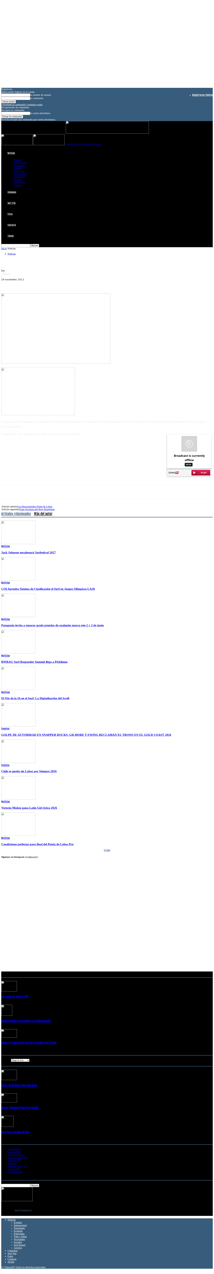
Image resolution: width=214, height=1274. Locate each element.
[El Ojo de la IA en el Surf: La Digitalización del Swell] (18, 689)
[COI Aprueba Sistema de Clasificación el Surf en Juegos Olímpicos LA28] (18, 579)
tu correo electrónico (40, 113)
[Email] (51, 284)
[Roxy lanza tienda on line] (7, 1126)
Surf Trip (12, 203)
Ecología (18, 168)
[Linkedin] (40, 284)
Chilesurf (5, 273)
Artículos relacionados (16, 514)
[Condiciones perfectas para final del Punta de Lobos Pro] (18, 835)
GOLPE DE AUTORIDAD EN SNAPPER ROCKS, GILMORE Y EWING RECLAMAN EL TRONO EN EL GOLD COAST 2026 (86, 734)
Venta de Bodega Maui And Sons (19, 1085)
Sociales (18, 179)
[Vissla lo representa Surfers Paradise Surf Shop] (9, 1036)
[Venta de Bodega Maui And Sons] (9, 1079)
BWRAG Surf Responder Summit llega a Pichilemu (34, 661)
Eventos (18, 160)
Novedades (19, 176)
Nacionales (19, 165)
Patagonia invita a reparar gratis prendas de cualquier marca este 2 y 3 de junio (52, 625)
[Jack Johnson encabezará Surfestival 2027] (18, 543)
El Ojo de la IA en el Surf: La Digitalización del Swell (35, 698)
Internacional (20, 162)
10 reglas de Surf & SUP (15, 997)
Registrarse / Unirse (202, 95)
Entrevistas (19, 171)
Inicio (4, 248)
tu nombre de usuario (40, 95)
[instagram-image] (19, 880)
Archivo (18, 185)
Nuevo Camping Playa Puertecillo (20, 1108)
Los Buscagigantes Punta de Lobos (35, 506)
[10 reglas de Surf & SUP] (9, 990)
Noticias (11, 153)
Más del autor (43, 514)
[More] (63, 284)
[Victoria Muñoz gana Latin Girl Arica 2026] (18, 798)
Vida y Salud (20, 174)
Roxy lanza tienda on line (15, 1132)
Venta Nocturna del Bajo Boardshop (37, 509)
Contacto (12, 225)
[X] (18, 284)
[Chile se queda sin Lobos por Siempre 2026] (18, 762)
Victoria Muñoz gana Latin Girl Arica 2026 (29, 807)
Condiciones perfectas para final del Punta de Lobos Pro (37, 844)
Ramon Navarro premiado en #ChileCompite (26, 1021)
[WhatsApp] (29, 284)
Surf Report (19, 182)
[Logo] (17, 144)
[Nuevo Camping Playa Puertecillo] (9, 1101)
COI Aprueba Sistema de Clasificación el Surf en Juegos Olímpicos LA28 (48, 589)
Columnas (12, 192)
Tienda (11, 236)
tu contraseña (36, 98)
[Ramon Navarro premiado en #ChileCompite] (6, 1015)
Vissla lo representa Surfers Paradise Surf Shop (28, 1043)
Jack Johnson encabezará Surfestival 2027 (28, 552)
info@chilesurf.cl (23, 1210)
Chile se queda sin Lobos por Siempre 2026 (29, 771)
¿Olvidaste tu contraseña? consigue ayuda (21, 104)
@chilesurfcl (31, 857)
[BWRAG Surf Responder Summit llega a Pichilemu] (18, 652)
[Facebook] (6, 284)
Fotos (10, 214)
